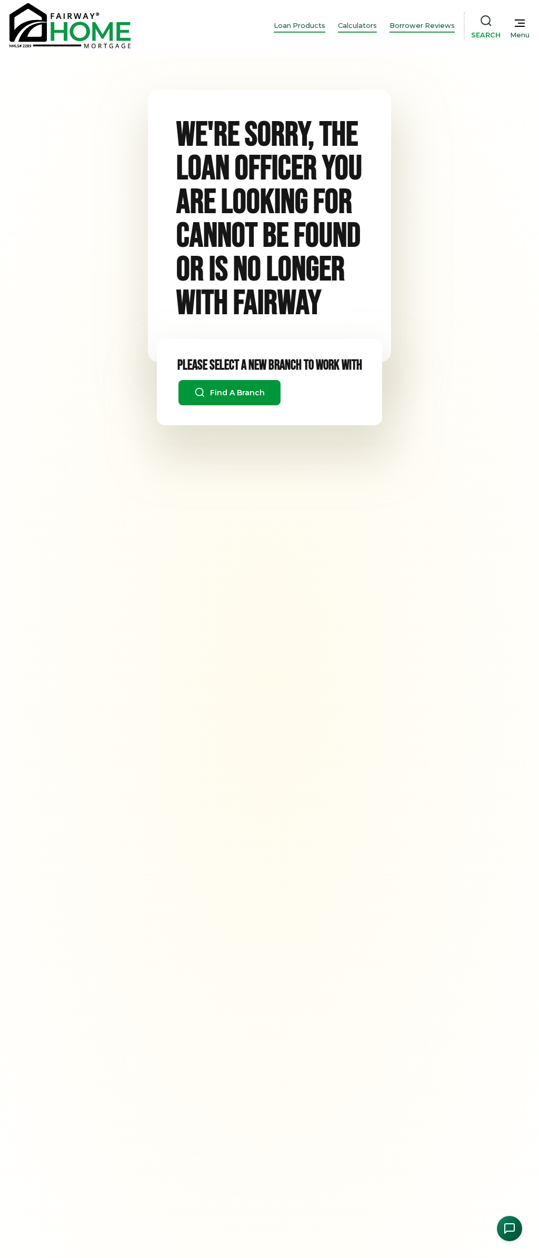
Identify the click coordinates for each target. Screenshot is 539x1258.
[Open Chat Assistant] (509, 1228)
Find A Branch (236, 392)
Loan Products (299, 25)
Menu (520, 35)
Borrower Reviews (422, 25)
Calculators (357, 25)
